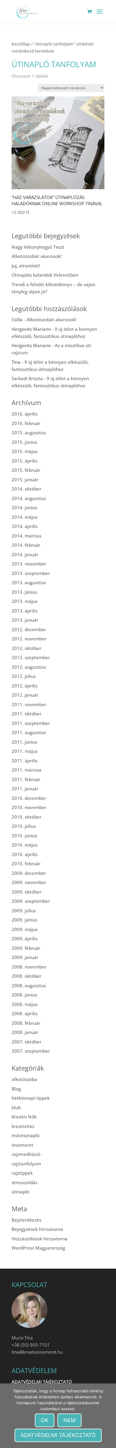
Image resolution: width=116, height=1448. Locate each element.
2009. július (24, 910)
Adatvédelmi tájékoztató (58, 1435)
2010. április (24, 854)
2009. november (29, 882)
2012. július (24, 676)
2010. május (24, 845)
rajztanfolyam (26, 1164)
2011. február (26, 779)
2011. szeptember (31, 723)
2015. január (25, 479)
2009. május (24, 929)
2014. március (26, 536)
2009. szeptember (31, 901)
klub (16, 1107)
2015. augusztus (29, 432)
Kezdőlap (21, 44)
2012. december (29, 629)
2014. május (24, 517)
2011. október (26, 714)
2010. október (26, 817)
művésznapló (26, 1135)
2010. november (29, 807)
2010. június (24, 836)
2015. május (24, 451)
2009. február (26, 948)
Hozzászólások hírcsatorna (40, 1239)
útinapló (20, 1192)
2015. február (26, 470)
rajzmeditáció (26, 1154)
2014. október (26, 489)
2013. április (24, 611)
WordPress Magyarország (38, 1248)
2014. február (26, 545)
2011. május (24, 751)
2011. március (26, 770)
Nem (69, 1420)
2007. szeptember (31, 1051)
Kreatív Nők (24, 1117)
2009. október (26, 892)
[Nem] (109, 1416)
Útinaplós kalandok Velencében (45, 275)
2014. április (24, 526)
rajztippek (22, 1173)
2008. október (26, 976)
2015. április (24, 461)
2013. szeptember (31, 573)
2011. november (29, 704)
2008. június (24, 995)
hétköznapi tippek (31, 1098)
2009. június (24, 920)
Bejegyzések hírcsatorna (37, 1229)
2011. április (24, 761)
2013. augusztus (29, 582)
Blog (16, 1089)
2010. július (24, 826)
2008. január (25, 1032)
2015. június (24, 442)
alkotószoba (24, 1079)
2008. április (24, 1013)
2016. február (26, 423)
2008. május (24, 1004)
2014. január (25, 554)
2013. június (24, 592)
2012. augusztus (29, 667)
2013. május (24, 601)
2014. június (24, 507)
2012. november (29, 639)
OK (44, 1420)
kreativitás (23, 1126)
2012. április (24, 686)
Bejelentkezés (26, 1220)
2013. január (25, 620)
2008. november (29, 967)
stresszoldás (24, 1182)
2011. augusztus (29, 732)
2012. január (25, 695)
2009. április (24, 938)
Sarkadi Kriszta (27, 378)
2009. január (25, 957)
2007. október (26, 1042)
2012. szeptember (31, 657)
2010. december (29, 798)
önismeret (22, 1145)
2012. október (26, 648)
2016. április (24, 414)
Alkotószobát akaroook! (37, 256)
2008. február (26, 1023)
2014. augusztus (29, 498)
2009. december (29, 873)
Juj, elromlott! (26, 266)
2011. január (25, 789)
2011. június (24, 742)
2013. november (29, 564)
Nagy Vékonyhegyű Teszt (38, 247)
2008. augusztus (29, 985)
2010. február (26, 863)
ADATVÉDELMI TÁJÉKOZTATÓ (42, 1382)
